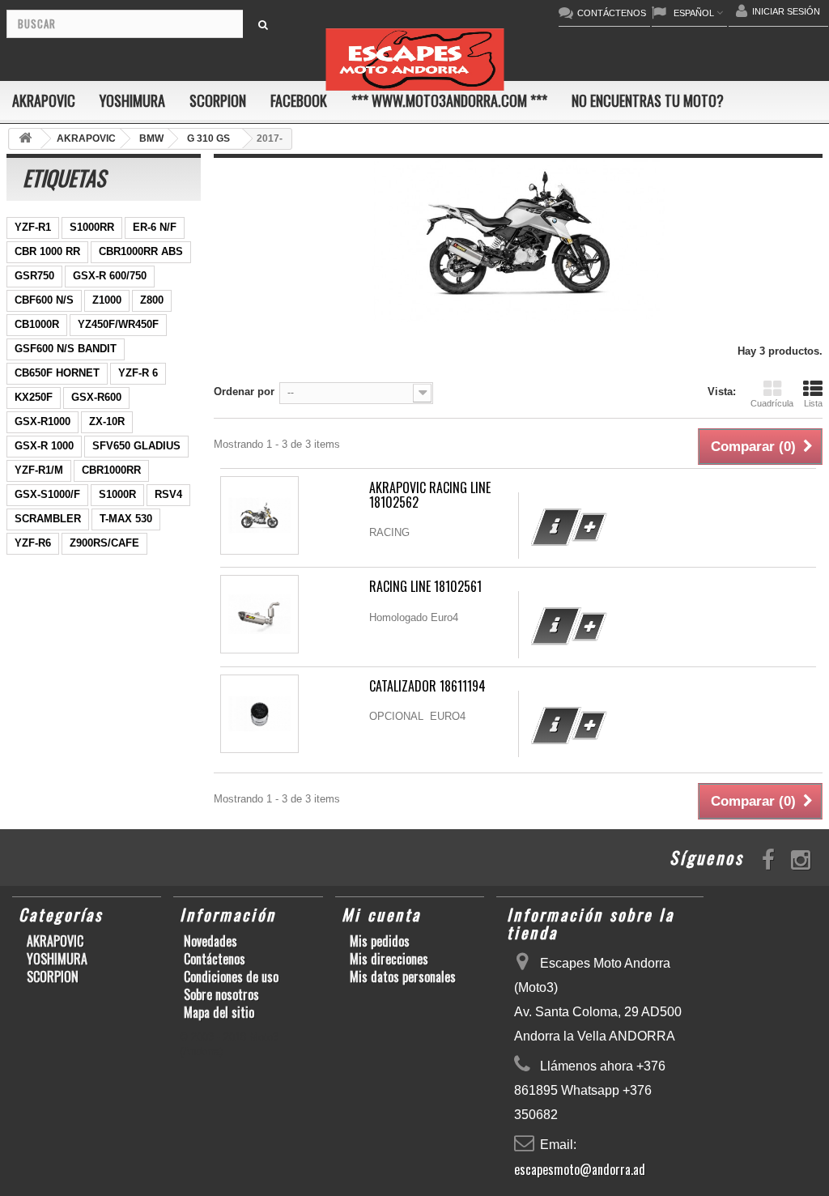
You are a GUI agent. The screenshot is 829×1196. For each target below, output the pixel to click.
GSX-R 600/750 (110, 276)
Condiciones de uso (231, 976)
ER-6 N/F (154, 227)
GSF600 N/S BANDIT (66, 349)
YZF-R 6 (138, 373)
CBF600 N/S (44, 300)
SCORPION (217, 100)
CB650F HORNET (57, 373)
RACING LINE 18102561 (425, 586)
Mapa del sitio (219, 1012)
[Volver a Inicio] (25, 139)
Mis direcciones (389, 958)
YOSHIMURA (132, 100)
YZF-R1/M (39, 470)
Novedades (210, 941)
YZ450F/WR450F (118, 324)
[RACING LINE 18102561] (259, 614)
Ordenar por (244, 391)
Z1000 (106, 300)
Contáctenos (214, 958)
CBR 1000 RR (47, 251)
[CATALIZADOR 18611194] (259, 714)
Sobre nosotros (221, 994)
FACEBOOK (298, 100)
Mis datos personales (403, 976)
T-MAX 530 (126, 519)
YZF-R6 (33, 543)
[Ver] (556, 527)
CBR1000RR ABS (141, 251)
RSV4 (168, 494)
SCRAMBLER (48, 519)
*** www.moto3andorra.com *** (449, 100)
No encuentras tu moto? (648, 100)
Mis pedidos (380, 941)
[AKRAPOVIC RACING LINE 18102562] (259, 515)
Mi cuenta (381, 914)
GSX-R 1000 (44, 446)
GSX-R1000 (42, 421)
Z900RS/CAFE (104, 543)
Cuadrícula (771, 403)
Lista (813, 403)
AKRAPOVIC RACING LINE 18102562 (430, 494)
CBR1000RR (111, 470)
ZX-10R (107, 421)
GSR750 (34, 276)
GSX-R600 (96, 397)
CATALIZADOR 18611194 (427, 686)
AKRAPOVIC (43, 100)
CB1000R (37, 324)
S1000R (117, 494)
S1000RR (92, 227)
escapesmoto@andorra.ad (579, 1169)
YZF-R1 (33, 227)
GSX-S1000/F (47, 494)
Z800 (152, 300)
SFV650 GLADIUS (136, 446)
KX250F (34, 397)
